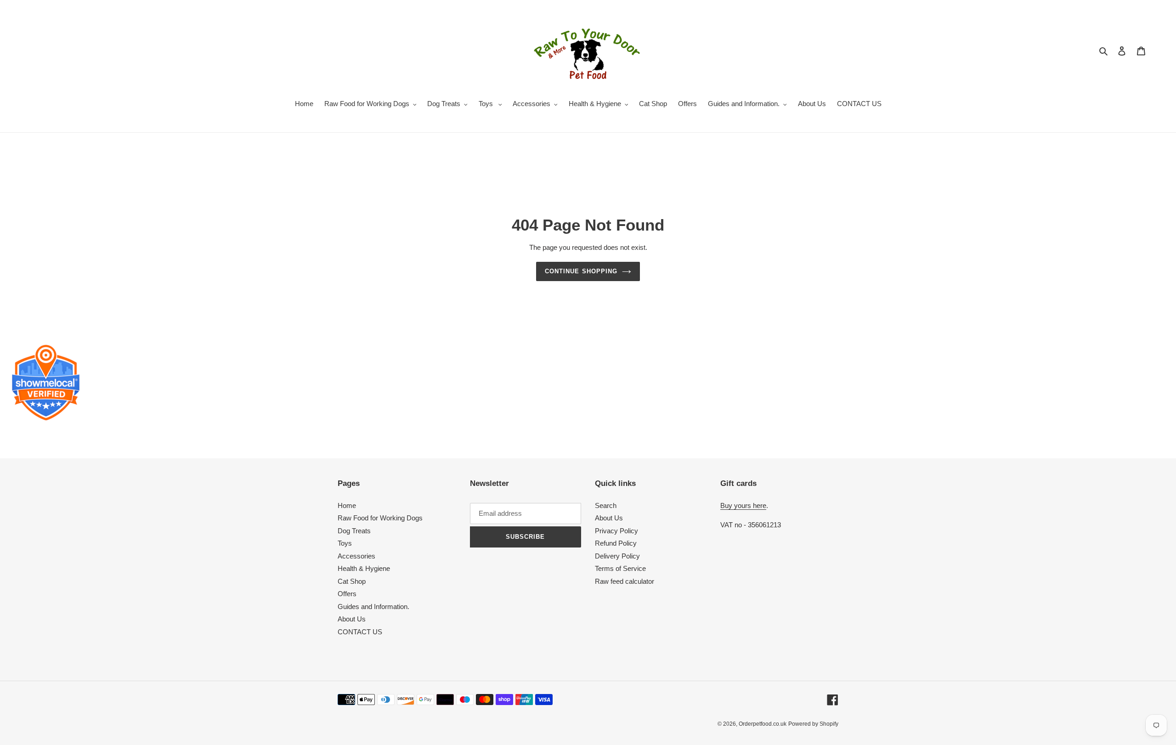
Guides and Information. (373, 606)
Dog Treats (354, 531)
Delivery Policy (617, 556)
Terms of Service (620, 568)
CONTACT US (360, 632)
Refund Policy (616, 543)
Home (347, 505)
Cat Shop (352, 581)
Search (605, 505)
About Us (352, 619)
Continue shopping (581, 271)
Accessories (356, 556)
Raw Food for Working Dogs (380, 518)
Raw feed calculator (624, 581)
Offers (347, 594)
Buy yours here (743, 505)
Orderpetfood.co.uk (762, 724)
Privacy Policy (616, 531)
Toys (345, 543)
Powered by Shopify (813, 724)
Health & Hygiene (364, 568)
